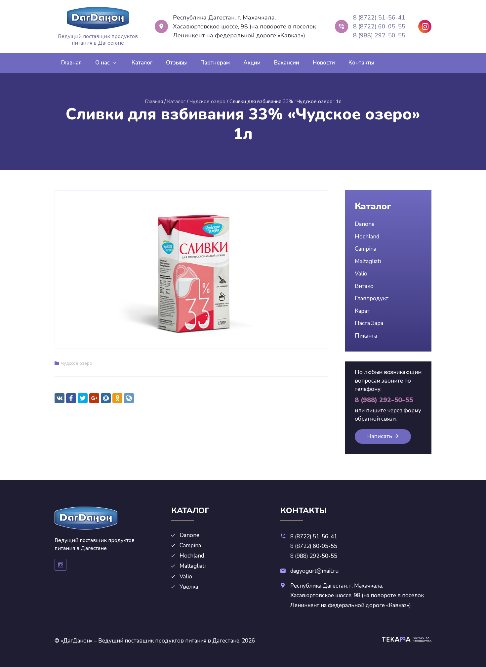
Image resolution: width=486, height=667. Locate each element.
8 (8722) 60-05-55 (379, 26)
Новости (324, 62)
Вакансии (286, 62)
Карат (362, 311)
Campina (365, 249)
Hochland (367, 236)
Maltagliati (368, 261)
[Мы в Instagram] (424, 26)
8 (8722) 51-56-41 (379, 17)
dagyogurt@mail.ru (314, 571)
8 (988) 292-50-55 (379, 35)
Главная (71, 62)
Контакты (361, 62)
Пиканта (366, 336)
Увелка (189, 587)
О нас (102, 62)
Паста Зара (369, 323)
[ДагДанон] (98, 18)
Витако (364, 286)
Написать (379, 436)
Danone (365, 224)
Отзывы (176, 62)
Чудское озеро (76, 363)
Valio (361, 273)
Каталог (142, 62)
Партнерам (215, 62)
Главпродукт (371, 298)
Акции (252, 62)
